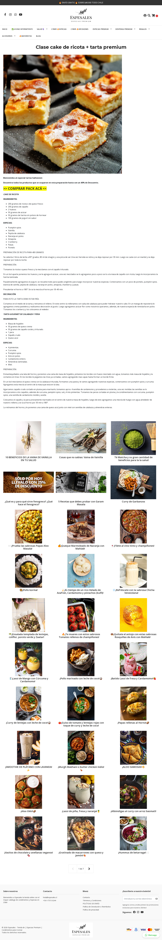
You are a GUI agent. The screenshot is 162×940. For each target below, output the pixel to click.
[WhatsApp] (15, 14)
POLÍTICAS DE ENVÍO (91, 903)
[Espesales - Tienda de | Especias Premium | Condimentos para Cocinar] (81, 15)
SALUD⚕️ (40, 29)
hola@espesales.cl (50, 897)
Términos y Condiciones (92, 900)
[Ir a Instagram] (10, 14)
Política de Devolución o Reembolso (97, 907)
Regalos (143, 29)
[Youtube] (20, 14)
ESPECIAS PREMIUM (101, 29)
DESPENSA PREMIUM (123, 29)
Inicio (4, 29)
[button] (151, 935)
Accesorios (7, 36)
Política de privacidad (91, 910)
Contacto (86, 897)
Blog (38, 36)
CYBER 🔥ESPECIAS (59, 29)
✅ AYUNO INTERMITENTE (22, 29)
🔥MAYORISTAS (25, 36)
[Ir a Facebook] (5, 14)
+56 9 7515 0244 (49, 900)
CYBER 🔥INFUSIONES (79, 29)
